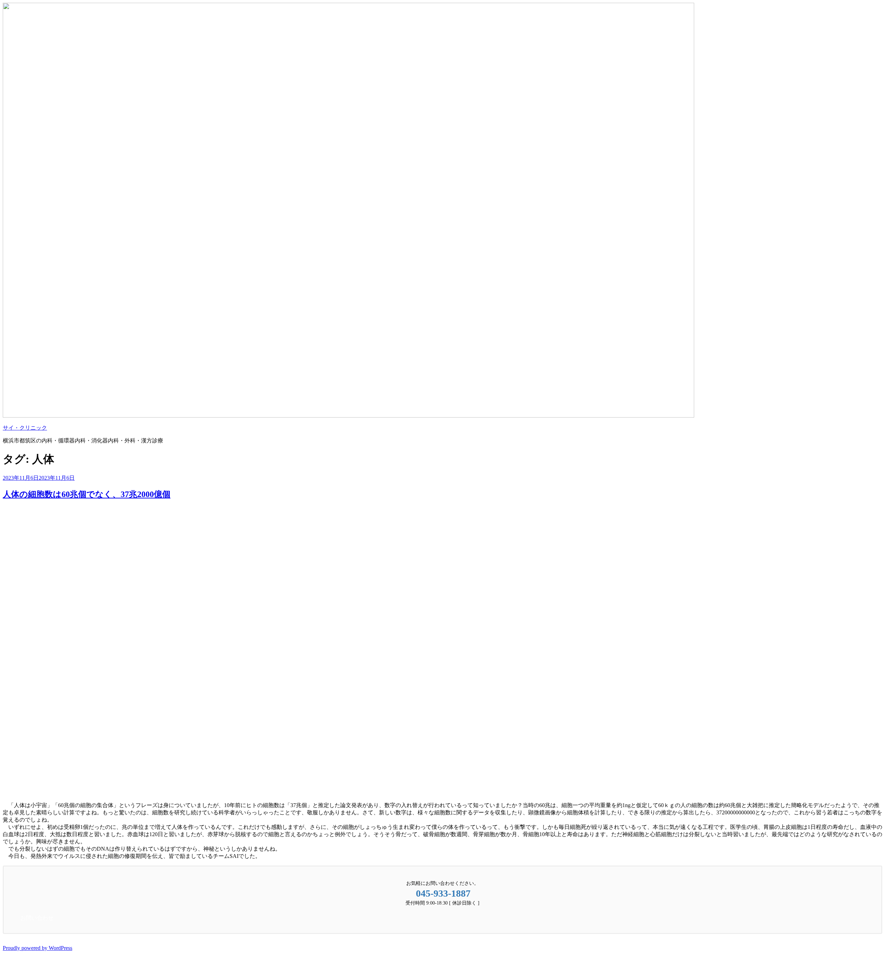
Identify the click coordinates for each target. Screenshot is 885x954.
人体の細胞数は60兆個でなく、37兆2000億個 (86, 494)
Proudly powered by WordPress (37, 948)
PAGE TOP (860, 918)
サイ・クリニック (25, 428)
